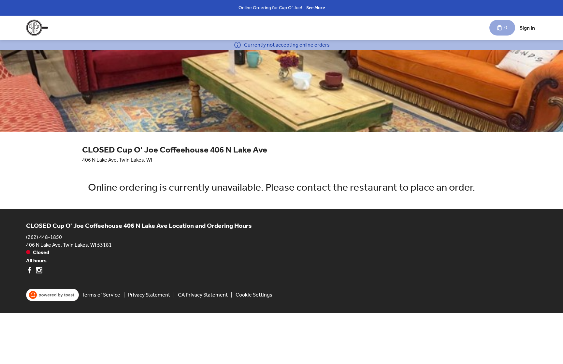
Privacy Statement (149, 295)
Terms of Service (101, 295)
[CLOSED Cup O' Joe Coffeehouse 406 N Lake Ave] (37, 28)
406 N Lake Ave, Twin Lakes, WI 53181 (69, 244)
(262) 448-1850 (44, 237)
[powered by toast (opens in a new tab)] (52, 295)
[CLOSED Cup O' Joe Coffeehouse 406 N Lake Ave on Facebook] (30, 271)
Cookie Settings (254, 295)
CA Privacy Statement (203, 295)
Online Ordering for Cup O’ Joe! (270, 7)
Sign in (527, 28)
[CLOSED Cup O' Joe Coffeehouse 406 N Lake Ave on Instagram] (38, 271)
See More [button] (315, 7)
